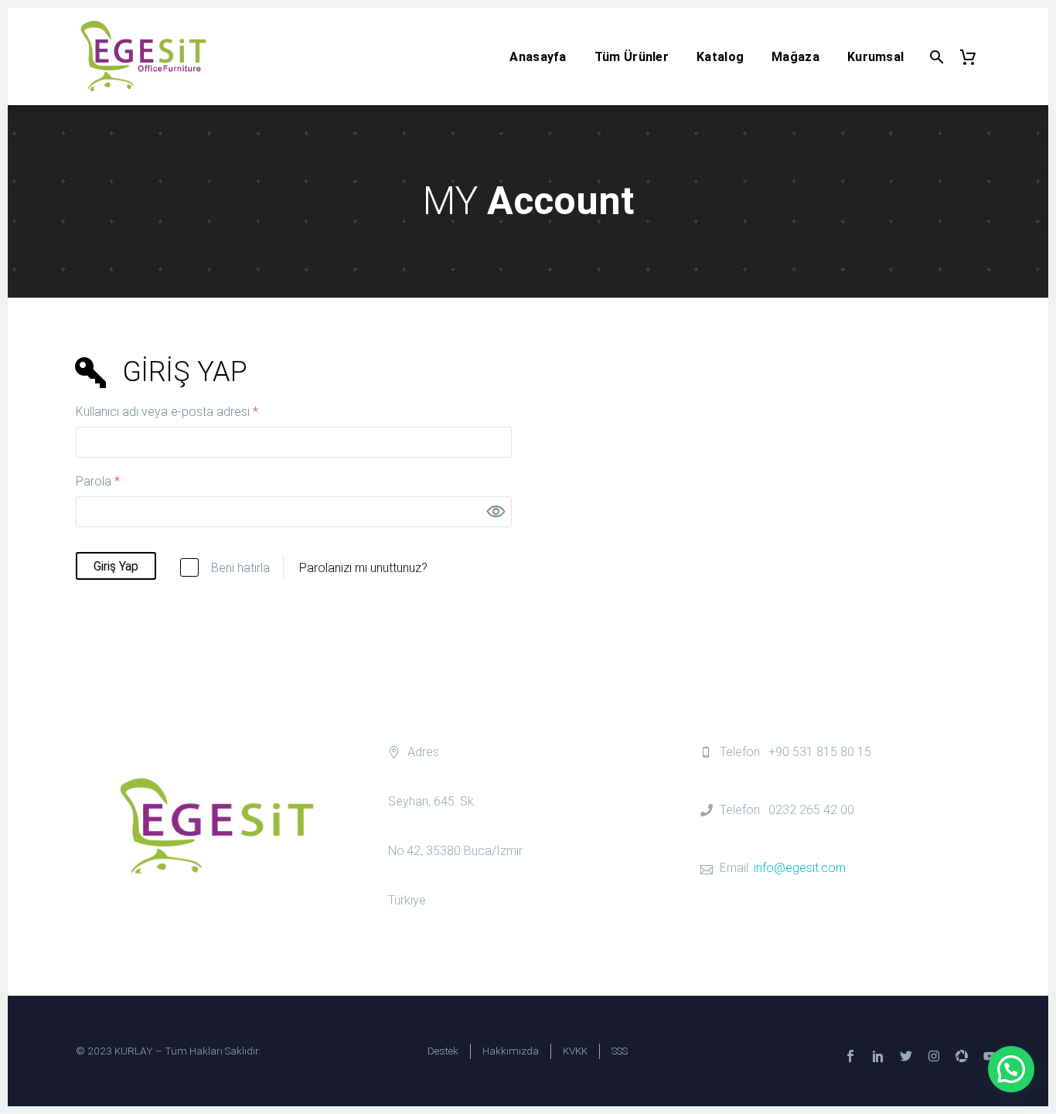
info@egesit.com (800, 867)
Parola (116, 480)
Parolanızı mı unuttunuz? (363, 567)
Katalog (720, 56)
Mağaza (795, 56)
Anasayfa (537, 56)
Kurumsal (875, 56)
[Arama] (935, 57)
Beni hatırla (240, 567)
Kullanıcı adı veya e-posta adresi (185, 410)
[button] (1011, 1069)
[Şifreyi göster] (496, 511)
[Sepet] (974, 57)
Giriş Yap (116, 566)
